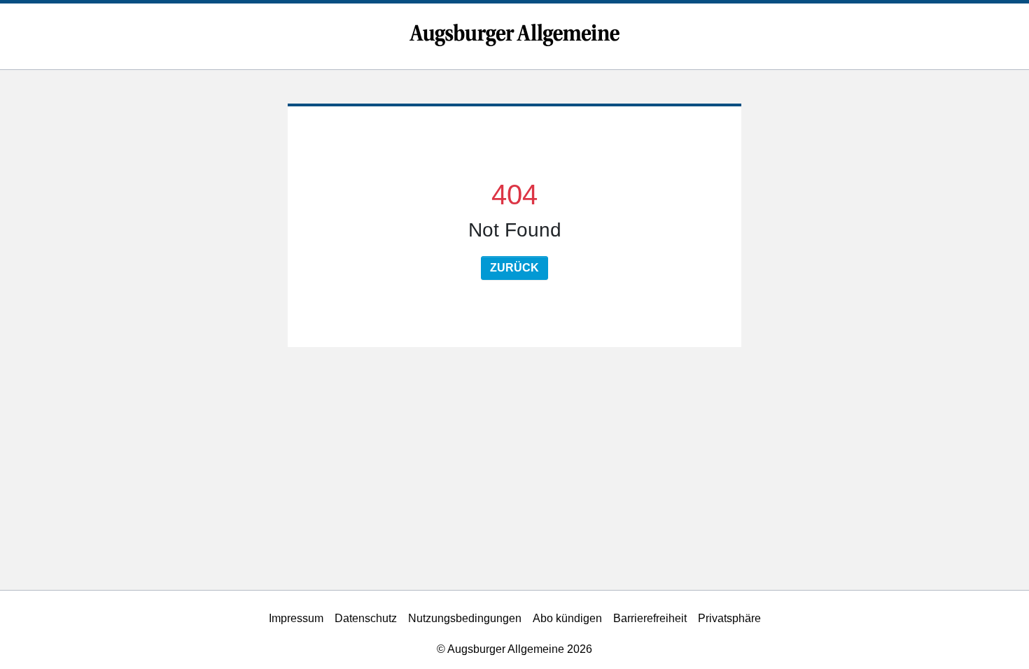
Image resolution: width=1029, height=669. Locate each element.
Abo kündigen (567, 618)
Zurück (514, 268)
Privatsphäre (729, 618)
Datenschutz (366, 618)
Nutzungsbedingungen (465, 618)
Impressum (296, 618)
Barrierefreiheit (650, 618)
